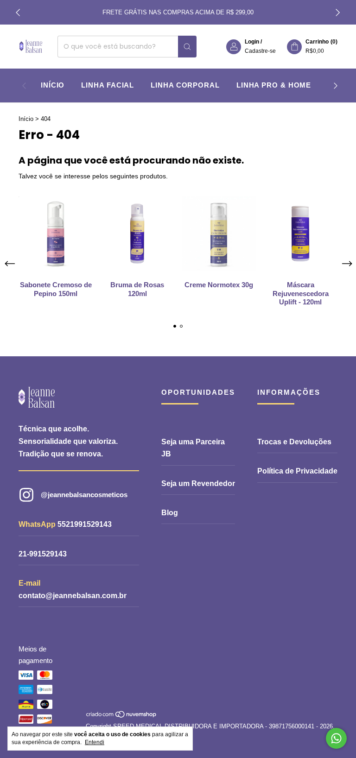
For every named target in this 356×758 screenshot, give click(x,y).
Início (52, 85)
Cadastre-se (260, 51)
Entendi (94, 742)
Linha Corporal (185, 85)
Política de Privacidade (297, 471)
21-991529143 (43, 554)
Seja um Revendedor (198, 483)
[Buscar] (187, 46)
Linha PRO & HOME (273, 85)
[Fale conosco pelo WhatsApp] (336, 738)
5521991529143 (84, 524)
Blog (169, 513)
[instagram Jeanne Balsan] (73, 495)
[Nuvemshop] (122, 716)
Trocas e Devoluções (294, 442)
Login (252, 41)
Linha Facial (107, 85)
